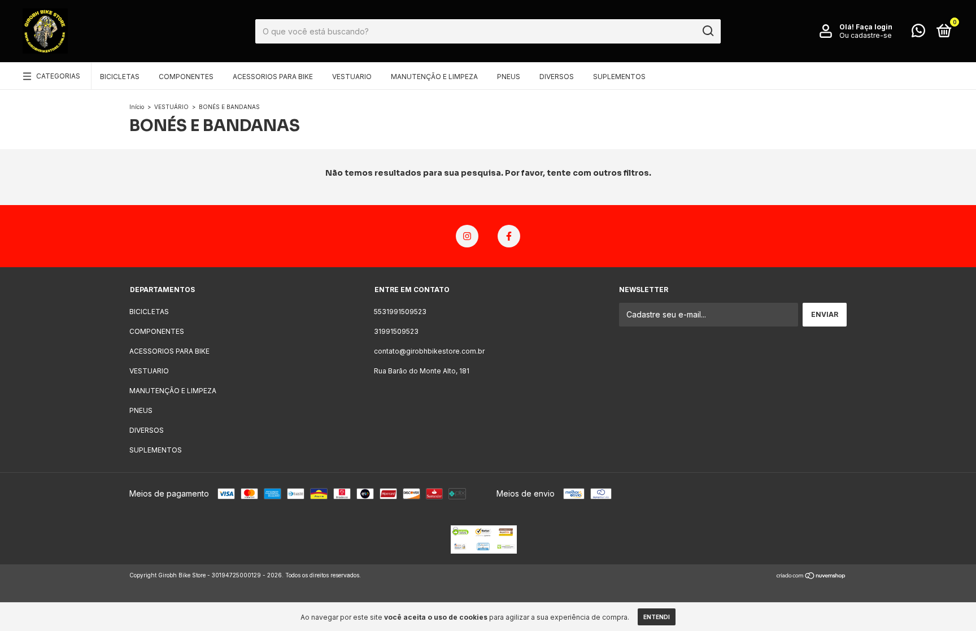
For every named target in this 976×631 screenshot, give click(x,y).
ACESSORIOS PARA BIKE (273, 76)
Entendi (656, 616)
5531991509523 (400, 311)
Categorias (58, 76)
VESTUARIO (352, 76)
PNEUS (508, 76)
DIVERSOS (556, 76)
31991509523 (396, 331)
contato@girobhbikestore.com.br (429, 351)
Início (136, 106)
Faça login (874, 27)
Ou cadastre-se (865, 35)
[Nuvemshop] (811, 576)
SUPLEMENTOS (619, 76)
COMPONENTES (186, 76)
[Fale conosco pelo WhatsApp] (918, 33)
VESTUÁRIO (171, 106)
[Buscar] (707, 31)
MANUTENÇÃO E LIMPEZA (434, 76)
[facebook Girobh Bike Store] (509, 236)
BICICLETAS (120, 76)
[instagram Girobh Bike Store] (467, 236)
